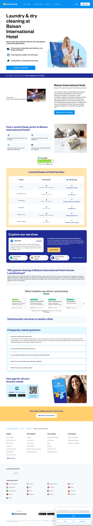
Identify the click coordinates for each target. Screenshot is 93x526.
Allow (73, 516)
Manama (29, 428)
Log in (76, 4)
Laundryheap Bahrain (12, 428)
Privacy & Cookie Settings (12, 521)
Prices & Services (38, 4)
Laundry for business (73, 443)
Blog (48, 443)
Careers (49, 446)
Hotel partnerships (73, 437)
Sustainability (10, 452)
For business (57, 4)
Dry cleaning (30, 440)
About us (48, 4)
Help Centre (9, 443)
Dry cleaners (30, 443)
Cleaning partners (52, 452)
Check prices (54, 250)
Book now (85, 4)
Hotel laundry (30, 446)
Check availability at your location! (34, 75)
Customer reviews (11, 449)
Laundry (29, 437)
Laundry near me (10, 454)
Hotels (22, 428)
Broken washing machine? (34, 449)
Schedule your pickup (21, 68)
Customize (82, 521)
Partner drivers (51, 449)
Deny (65, 521)
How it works (26, 4)
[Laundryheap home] (10, 4)
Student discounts (32, 452)
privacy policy (46, 520)
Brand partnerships (73, 440)
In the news (50, 440)
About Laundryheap (52, 437)
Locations (9, 446)
